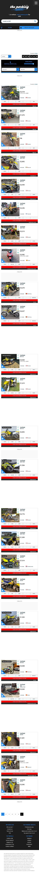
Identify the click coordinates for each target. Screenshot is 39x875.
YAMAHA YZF (9, 842)
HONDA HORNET (10, 846)
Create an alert (29, 27)
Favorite (3, 97)
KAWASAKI (29, 844)
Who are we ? (10, 827)
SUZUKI (29, 842)
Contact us (9, 829)
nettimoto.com (32, 222)
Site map (29, 829)
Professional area (29, 827)
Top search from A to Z (29, 833)
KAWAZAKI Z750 (10, 844)
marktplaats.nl (32, 574)
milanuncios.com (31, 268)
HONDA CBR (10, 838)
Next (21, 814)
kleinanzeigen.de (32, 775)
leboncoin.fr (33, 199)
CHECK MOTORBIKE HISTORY (19, 104)
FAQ (10, 833)
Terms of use (10, 831)
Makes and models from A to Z (29, 831)
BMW (29, 846)
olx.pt (34, 302)
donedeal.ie (33, 175)
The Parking (19, 8)
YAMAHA (29, 838)
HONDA (29, 840)
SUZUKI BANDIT (10, 840)
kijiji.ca (34, 106)
